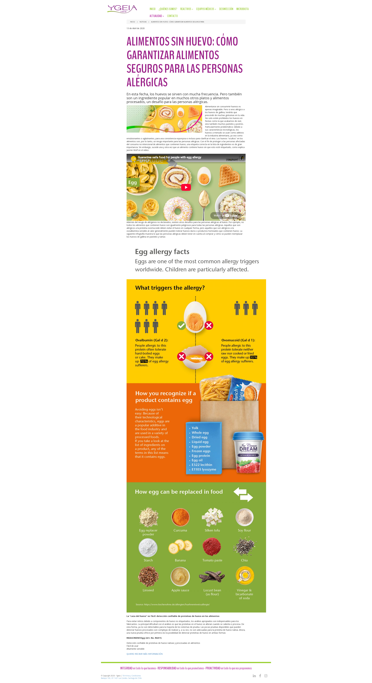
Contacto (172, 16)
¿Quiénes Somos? (168, 9)
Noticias (143, 22)
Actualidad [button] (156, 16)
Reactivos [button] (186, 9)
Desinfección (226, 9)
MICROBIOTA (242, 9)
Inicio (152, 9)
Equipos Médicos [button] (205, 9)
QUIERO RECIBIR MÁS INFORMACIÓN (145, 653)
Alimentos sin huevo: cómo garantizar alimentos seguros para (177, 22)
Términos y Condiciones (131, 675)
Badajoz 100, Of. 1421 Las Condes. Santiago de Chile (121, 678)
